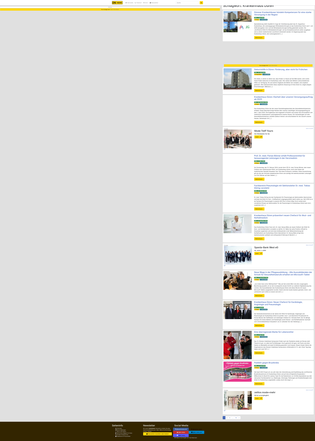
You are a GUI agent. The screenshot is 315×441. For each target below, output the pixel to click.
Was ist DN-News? (121, 431)
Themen (138, 3)
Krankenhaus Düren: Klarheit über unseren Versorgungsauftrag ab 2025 (283, 98)
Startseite (130, 3)
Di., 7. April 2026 (260, 17)
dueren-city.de (309, 128)
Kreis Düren (259, 74)
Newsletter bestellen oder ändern (158, 434)
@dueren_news (197, 429)
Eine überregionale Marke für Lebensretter (274, 332)
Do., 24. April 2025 (260, 72)
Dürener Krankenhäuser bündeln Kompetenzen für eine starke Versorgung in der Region (282, 13)
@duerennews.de (181, 429)
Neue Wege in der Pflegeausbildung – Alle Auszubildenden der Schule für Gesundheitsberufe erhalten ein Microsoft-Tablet (283, 273)
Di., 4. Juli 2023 (259, 307)
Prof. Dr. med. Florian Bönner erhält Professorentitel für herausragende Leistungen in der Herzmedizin (279, 157)
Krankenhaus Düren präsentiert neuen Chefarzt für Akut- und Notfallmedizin (282, 216)
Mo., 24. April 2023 (260, 365)
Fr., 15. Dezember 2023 (261, 220)
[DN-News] (118, 3)
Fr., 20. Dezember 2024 (261, 102)
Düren (257, 19)
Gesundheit (264, 19)
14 (236, 418)
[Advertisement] (268, 52)
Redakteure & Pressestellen (123, 436)
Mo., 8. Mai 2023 (260, 335)
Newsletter (154, 3)
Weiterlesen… (259, 37)
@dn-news (181, 432)
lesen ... (257, 137)
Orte (145, 3)
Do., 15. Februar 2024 (261, 191)
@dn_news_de (197, 432)
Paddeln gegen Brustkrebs (266, 363)
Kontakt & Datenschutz (122, 434)
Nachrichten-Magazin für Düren (124, 433)
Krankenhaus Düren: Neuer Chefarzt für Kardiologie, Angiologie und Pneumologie (278, 303)
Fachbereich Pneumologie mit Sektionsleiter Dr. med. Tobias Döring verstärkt (282, 186)
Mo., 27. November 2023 (262, 277)
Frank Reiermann (193, 437)
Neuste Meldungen (121, 430)
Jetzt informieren (114, 9)
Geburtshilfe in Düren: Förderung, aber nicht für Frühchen (280, 69)
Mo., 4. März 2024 (260, 161)
